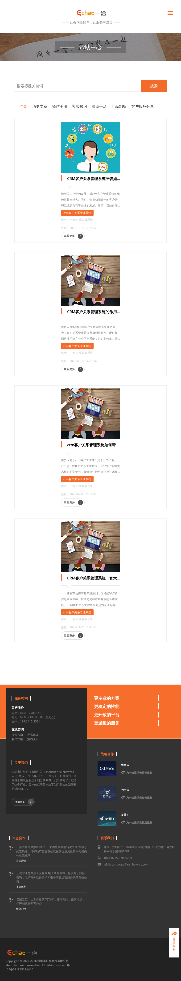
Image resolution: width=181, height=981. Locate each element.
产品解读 (32, 735)
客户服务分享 (142, 106)
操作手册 (59, 106)
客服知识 (79, 106)
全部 (24, 106)
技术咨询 (17, 735)
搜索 (154, 85)
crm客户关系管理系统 (77, 213)
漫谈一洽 (99, 106)
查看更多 (70, 236)
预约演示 (32, 739)
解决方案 (17, 739)
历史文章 (39, 106)
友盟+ (124, 815)
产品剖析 (119, 106)
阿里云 (125, 765)
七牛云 (125, 790)
